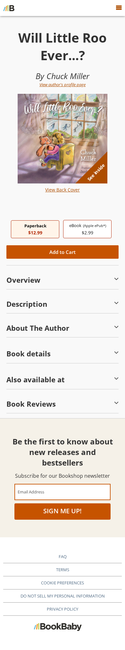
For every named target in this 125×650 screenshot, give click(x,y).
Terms (62, 570)
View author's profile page (62, 84)
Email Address (31, 491)
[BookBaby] (8, 8)
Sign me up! (62, 511)
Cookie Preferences (62, 583)
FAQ (63, 556)
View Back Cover (62, 190)
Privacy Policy (62, 609)
